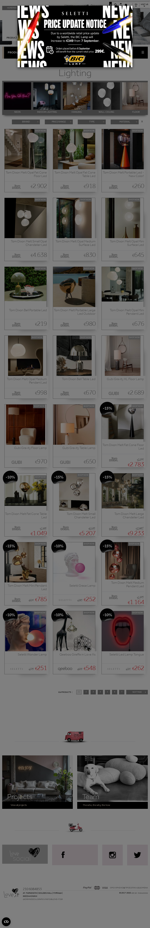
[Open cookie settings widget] (6, 921)
